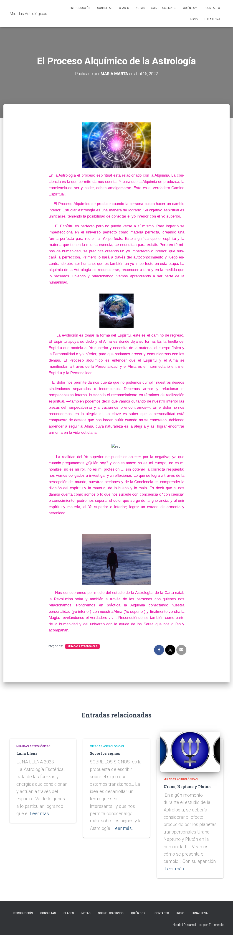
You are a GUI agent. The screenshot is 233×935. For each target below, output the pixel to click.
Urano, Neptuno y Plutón (187, 786)
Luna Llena (212, 19)
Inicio (194, 19)
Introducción (80, 8)
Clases (124, 8)
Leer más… (41, 813)
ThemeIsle (216, 925)
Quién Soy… (191, 8)
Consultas (104, 8)
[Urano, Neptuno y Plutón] (190, 751)
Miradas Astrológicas (82, 646)
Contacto (212, 8)
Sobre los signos (163, 8)
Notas (140, 8)
